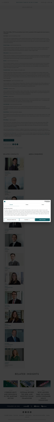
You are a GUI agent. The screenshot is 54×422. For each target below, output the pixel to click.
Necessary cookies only (11, 219)
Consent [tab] (11, 204)
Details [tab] (27, 204)
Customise (26, 219)
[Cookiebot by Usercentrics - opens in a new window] (45, 201)
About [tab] (43, 204)
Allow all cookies (42, 219)
